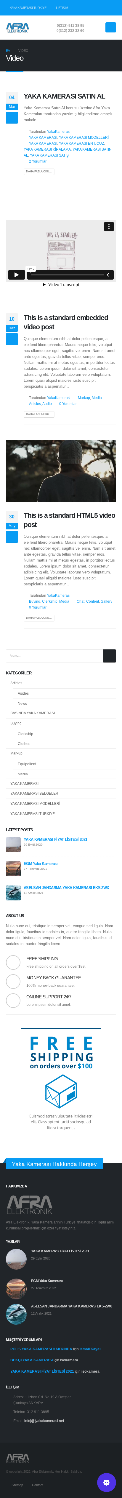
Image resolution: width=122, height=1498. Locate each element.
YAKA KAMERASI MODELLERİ (84, 137)
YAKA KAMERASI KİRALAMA (47, 149)
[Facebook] (91, 8)
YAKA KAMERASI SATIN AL (64, 96)
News (22, 704)
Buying (34, 601)
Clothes (24, 744)
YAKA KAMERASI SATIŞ (49, 155)
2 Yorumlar (37, 161)
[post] (13, 844)
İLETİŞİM (62, 8)
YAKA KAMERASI (43, 137)
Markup (84, 398)
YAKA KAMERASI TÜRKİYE (28, 8)
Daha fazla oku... (39, 171)
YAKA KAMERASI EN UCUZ (81, 143)
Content (92, 601)
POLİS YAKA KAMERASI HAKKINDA (41, 1349)
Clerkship (49, 601)
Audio (47, 404)
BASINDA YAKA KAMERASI (32, 713)
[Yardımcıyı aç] (106, 1482)
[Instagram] (111, 8)
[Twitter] (101, 8)
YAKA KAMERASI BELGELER (34, 793)
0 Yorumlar (68, 404)
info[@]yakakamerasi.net (44, 1421)
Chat (80, 601)
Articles (35, 404)
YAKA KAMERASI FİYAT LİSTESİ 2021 (55, 839)
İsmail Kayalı (90, 1349)
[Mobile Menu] (110, 27)
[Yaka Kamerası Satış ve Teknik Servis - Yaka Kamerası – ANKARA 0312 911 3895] (18, 27)
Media (97, 398)
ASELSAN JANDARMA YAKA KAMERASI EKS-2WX (66, 888)
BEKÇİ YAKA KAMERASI (31, 1360)
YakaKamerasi (58, 131)
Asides (23, 693)
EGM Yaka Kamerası (40, 863)
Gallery (106, 601)
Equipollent (27, 764)
